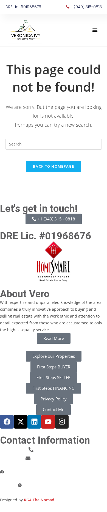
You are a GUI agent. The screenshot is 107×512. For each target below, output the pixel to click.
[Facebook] (7, 422)
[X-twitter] (20, 422)
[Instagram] (62, 422)
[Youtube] (48, 422)
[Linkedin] (34, 422)
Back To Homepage (53, 166)
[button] (95, 30)
